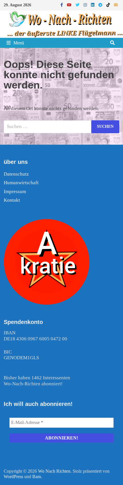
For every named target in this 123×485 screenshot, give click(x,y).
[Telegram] (101, 4)
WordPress (13, 476)
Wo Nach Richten (54, 471)
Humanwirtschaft (21, 182)
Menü (18, 42)
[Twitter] (78, 4)
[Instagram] (86, 4)
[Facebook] (62, 4)
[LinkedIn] (93, 4)
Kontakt (12, 200)
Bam (36, 476)
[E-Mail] (115, 4)
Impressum (15, 191)
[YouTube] (70, 4)
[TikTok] (108, 4)
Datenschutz (16, 174)
